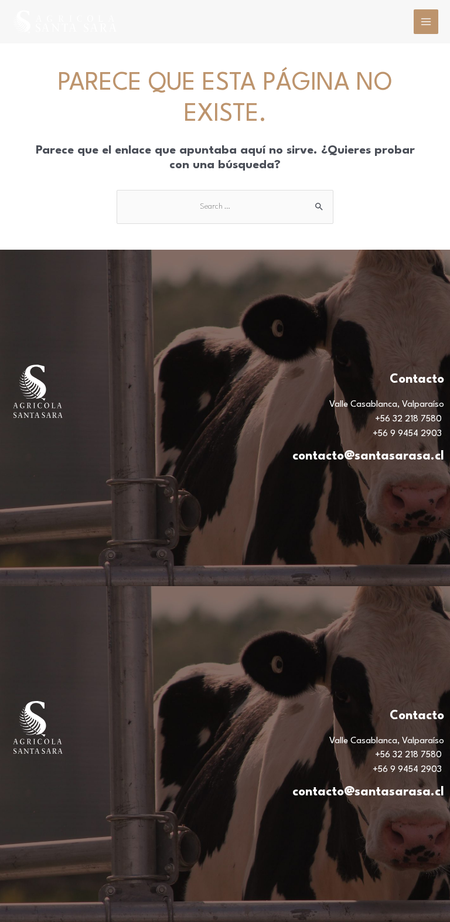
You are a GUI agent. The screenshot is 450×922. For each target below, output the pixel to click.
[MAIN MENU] (426, 21)
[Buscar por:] (225, 206)
